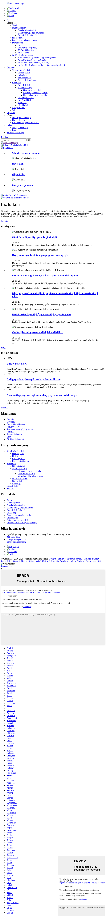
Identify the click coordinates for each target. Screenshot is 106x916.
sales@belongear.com (16, 539)
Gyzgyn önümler (56, 559)
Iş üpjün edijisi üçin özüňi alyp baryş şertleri (37, 58)
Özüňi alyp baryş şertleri (22, 55)
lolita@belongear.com (16, 542)
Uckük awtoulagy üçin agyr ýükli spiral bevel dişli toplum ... (46, 275)
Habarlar (10, 125)
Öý (8, 20)
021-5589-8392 (13, 537)
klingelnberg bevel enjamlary (35, 95)
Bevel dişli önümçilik (27, 30)
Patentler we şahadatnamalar (24, 40)
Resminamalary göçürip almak (25, 122)
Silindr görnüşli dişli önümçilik (31, 33)
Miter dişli (22, 102)
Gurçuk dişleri (18, 107)
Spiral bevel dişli (25, 87)
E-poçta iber (6, 566)
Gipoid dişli (23, 105)
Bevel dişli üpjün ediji (10, 561)
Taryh (14, 25)
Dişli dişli (81, 561)
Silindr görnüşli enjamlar (26, 153)
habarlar (4, 407)
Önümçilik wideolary (21, 117)
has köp (4, 221)
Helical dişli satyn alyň (31, 561)
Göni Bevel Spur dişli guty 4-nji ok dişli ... (35, 237)
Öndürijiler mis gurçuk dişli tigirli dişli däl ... (37, 332)
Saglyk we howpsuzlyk (28, 48)
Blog (14, 130)
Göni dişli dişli (24, 85)
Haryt (3, 347)
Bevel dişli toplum (68, 561)
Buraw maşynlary (17, 363)
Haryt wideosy (18, 120)
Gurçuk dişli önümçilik (28, 35)
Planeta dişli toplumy (27, 80)
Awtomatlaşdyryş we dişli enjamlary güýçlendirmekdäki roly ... (42, 395)
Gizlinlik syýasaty (91, 559)
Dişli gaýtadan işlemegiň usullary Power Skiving (34, 379)
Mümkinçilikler (19, 28)
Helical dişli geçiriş (50, 561)
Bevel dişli (16, 82)
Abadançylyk (23, 53)
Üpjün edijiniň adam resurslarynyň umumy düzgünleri (41, 65)
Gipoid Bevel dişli (26, 97)
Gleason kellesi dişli (32, 90)
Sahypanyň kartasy (73, 559)
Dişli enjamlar (24, 72)
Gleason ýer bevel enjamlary (35, 92)
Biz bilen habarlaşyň (15, 132)
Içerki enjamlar (24, 77)
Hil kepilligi (17, 38)
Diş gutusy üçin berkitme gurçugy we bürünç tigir (40, 255)
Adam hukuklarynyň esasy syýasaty (33, 62)
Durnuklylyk (17, 43)
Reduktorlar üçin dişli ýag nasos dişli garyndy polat (41, 314)
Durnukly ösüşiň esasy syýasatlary (33, 60)
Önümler (10, 67)
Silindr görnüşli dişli (21, 70)
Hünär (20, 45)
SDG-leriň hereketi (26, 50)
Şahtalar (15, 110)
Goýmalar (11, 112)
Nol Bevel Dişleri (25, 100)
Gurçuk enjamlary (22, 185)
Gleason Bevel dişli (26, 473)
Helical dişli (23, 75)
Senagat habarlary (20, 127)
